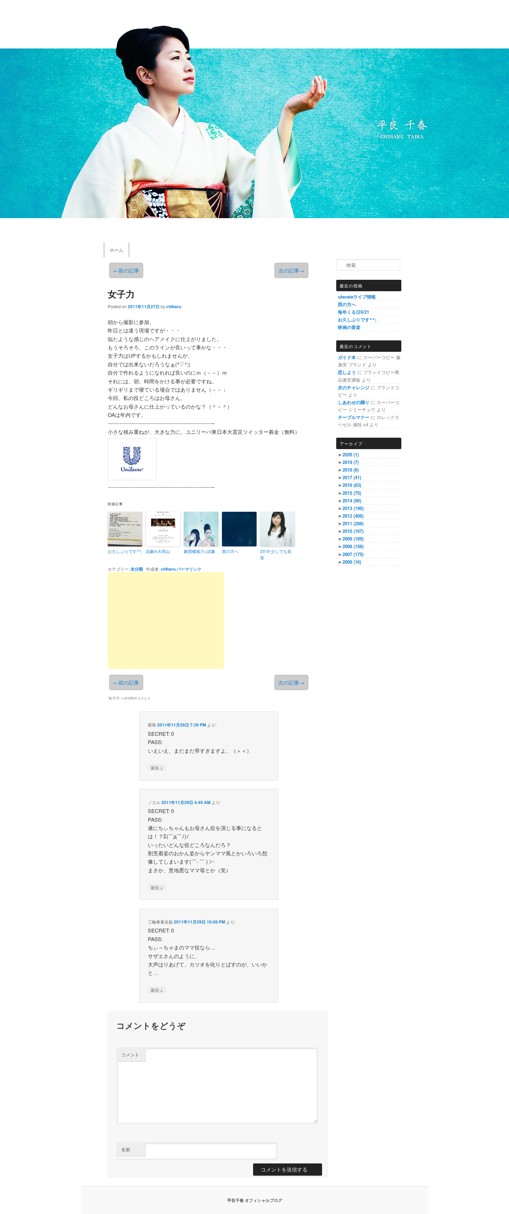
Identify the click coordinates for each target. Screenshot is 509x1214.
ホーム (116, 250)
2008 (353, 546)
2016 (351, 485)
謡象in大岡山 (158, 551)
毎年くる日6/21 (353, 312)
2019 (350, 462)
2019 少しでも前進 (276, 554)
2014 (351, 500)
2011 (353, 523)
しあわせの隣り (353, 402)
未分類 (137, 569)
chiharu (173, 306)
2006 (351, 562)
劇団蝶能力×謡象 (199, 551)
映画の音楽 (349, 327)
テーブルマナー (353, 417)
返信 (157, 767)
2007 (353, 554)
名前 (125, 1149)
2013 (353, 508)
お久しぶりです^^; (125, 551)
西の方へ (230, 551)
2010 (353, 531)
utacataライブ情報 (357, 296)
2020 (350, 454)
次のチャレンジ (353, 387)
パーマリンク (189, 569)
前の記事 (126, 270)
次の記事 (291, 270)
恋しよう (347, 372)
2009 (353, 538)
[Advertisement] (166, 620)
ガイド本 (347, 357)
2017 (351, 477)
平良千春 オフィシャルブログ (254, 1200)
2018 (350, 469)
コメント (130, 1054)
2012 (353, 515)
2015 (351, 493)
